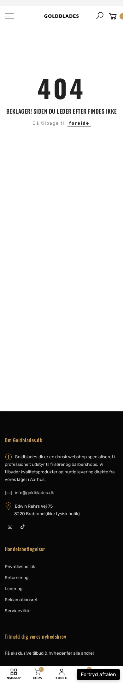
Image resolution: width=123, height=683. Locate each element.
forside (79, 123)
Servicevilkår (18, 610)
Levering (13, 588)
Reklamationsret (21, 599)
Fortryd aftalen (98, 674)
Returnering (16, 577)
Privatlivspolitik (20, 566)
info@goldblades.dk (34, 492)
